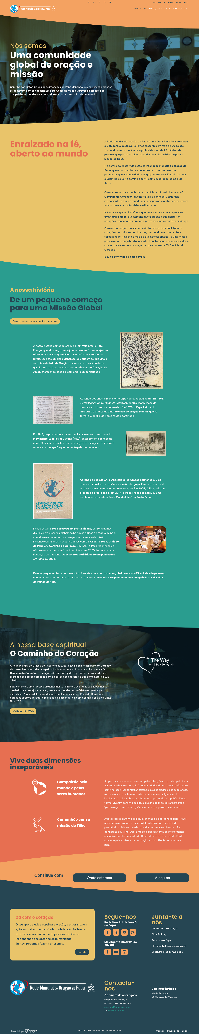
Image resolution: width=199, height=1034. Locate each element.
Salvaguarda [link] (181, 2)
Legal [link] (184, 1031)
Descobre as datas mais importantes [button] (35, 321)
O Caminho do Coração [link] (165, 928)
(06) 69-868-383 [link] (117, 1010)
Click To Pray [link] (159, 934)
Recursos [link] (168, 2)
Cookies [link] (160, 1031)
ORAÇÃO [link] (154, 8)
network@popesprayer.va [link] (117, 1007)
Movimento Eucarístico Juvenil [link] (169, 946)
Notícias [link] (157, 2)
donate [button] (82, 952)
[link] (89, 2)
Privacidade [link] (173, 1031)
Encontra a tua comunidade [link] (167, 951)
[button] (196, 1014)
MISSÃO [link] (139, 8)
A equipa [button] (162, 877)
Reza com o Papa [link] (161, 940)
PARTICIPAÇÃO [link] (175, 8)
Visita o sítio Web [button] (23, 711)
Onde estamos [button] (99, 877)
